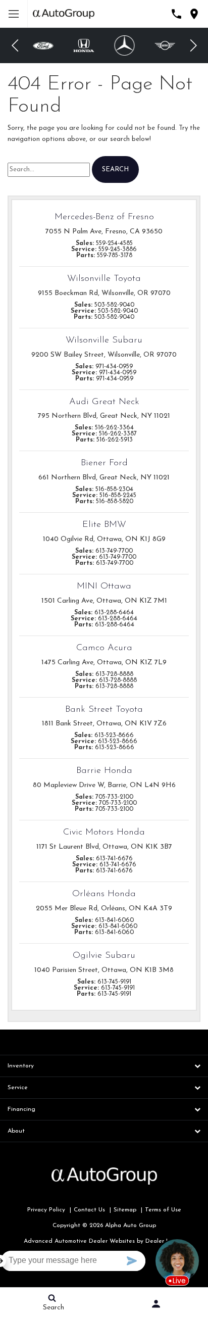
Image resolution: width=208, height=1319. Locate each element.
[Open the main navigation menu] (14, 14)
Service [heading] (18, 1088)
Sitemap (125, 1210)
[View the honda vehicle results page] (84, 45)
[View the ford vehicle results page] (43, 45)
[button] (15, 45)
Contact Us (89, 1210)
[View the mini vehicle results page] (165, 45)
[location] (194, 14)
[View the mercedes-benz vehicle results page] (124, 45)
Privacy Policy (46, 1210)
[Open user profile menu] (156, 1304)
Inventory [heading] (21, 1066)
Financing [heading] (21, 1109)
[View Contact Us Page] (176, 14)
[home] (63, 13)
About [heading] (16, 1131)
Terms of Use (163, 1210)
